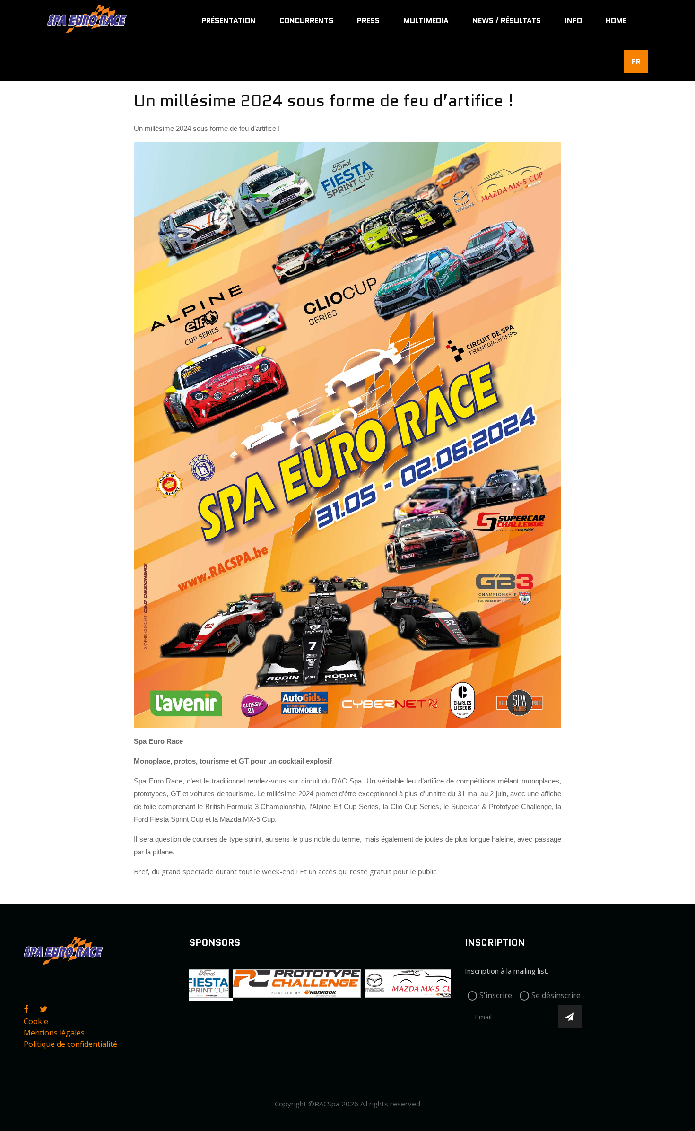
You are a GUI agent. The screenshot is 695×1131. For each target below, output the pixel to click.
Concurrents (306, 20)
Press (368, 20)
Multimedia (426, 20)
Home (616, 20)
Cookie (36, 1021)
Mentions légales (54, 1032)
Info (573, 20)
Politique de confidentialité (70, 1044)
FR (636, 61)
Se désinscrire (556, 995)
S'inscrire (495, 995)
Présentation (228, 20)
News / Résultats (506, 20)
